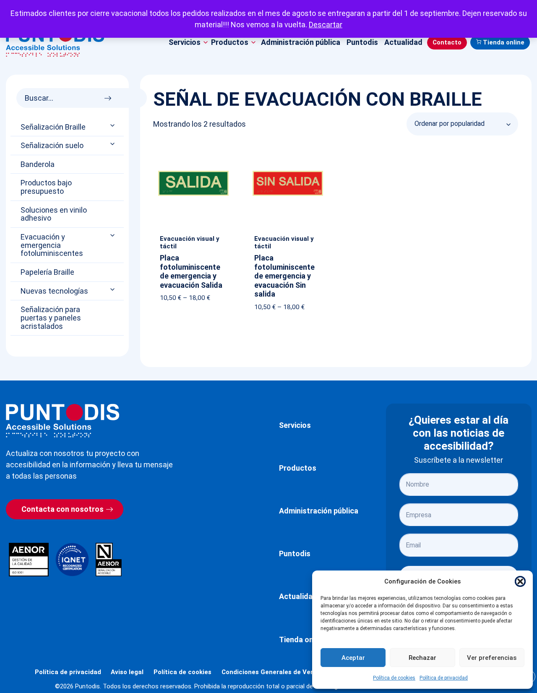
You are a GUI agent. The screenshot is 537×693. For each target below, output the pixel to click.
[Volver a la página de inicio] (62, 421)
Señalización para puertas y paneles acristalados (51, 317)
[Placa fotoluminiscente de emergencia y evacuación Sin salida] (288, 149)
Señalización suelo (52, 145)
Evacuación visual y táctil (189, 242)
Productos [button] (229, 42)
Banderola (38, 164)
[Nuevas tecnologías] (113, 289)
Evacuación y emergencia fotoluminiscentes (52, 245)
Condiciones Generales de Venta (271, 672)
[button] (520, 581)
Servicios (295, 425)
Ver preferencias (491, 658)
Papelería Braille (47, 272)
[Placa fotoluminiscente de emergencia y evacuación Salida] (193, 149)
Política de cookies (394, 678)
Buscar (110, 96)
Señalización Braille (53, 127)
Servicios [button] (185, 42)
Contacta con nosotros (62, 509)
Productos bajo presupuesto (46, 187)
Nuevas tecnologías (54, 291)
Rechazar (422, 658)
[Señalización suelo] (113, 144)
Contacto (447, 42)
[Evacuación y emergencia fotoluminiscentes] (113, 235)
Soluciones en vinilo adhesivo (54, 214)
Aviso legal (127, 672)
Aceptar (353, 658)
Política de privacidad (444, 678)
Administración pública (300, 42)
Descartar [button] (325, 24)
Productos (297, 468)
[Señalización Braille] (113, 125)
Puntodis (362, 42)
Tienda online (503, 42)
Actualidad (403, 42)
